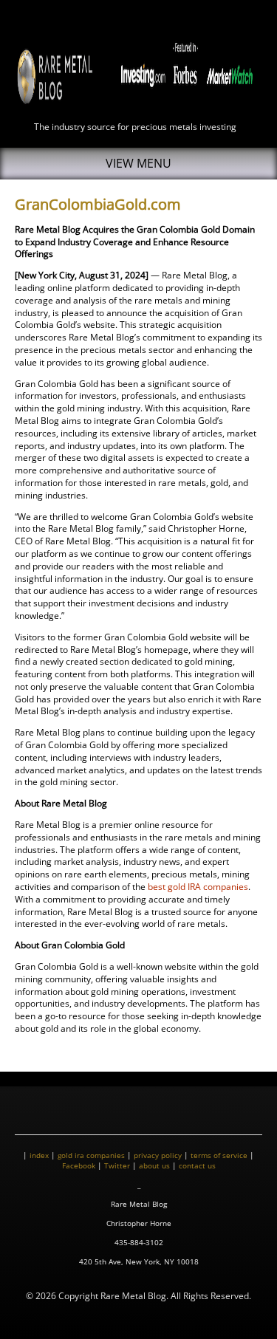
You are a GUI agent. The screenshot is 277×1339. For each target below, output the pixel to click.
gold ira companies (91, 1155)
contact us (197, 1165)
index (39, 1155)
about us (154, 1165)
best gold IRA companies (198, 886)
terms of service (219, 1155)
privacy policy (158, 1155)
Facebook (78, 1165)
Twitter (117, 1165)
